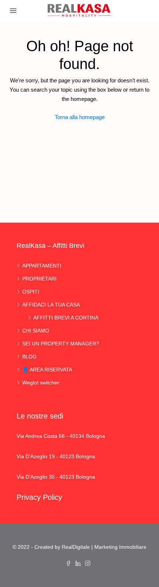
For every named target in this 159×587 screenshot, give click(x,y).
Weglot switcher (40, 383)
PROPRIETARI (39, 279)
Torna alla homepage (80, 117)
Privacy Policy (39, 497)
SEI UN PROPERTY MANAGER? (60, 344)
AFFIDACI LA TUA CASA (51, 305)
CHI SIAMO (35, 331)
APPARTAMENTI (41, 266)
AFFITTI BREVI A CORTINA (65, 318)
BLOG (29, 357)
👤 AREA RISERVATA (47, 370)
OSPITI (30, 292)
